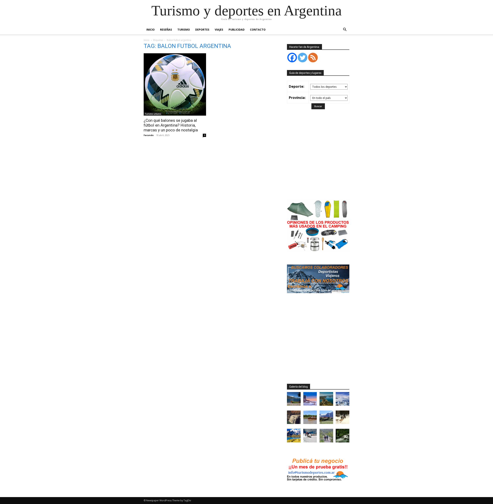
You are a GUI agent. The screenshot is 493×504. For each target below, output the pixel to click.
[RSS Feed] (313, 57)
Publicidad (237, 29)
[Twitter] (302, 57)
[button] (344, 30)
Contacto (258, 29)
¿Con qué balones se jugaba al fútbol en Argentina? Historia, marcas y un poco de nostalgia (171, 125)
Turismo (183, 29)
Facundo (148, 135)
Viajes (219, 29)
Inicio (150, 29)
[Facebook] (292, 57)
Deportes (202, 29)
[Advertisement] (319, 160)
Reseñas (166, 29)
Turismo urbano (153, 114)
